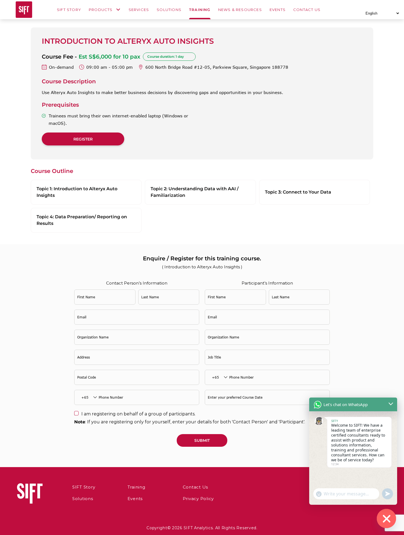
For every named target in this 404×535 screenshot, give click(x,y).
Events (278, 10)
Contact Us (306, 10)
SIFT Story (69, 10)
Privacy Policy (198, 498)
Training (200, 10)
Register (83, 139)
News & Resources (240, 10)
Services (139, 10)
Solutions (169, 10)
